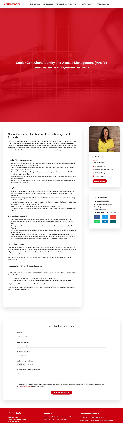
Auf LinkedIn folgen (101, 173)
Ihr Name (19, 332)
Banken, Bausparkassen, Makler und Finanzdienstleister (96, 420)
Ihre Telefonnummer (23, 351)
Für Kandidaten (48, 4)
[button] (97, 217)
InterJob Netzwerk (86, 4)
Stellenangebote (35, 4)
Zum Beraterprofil (99, 181)
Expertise (73, 4)
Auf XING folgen (100, 176)
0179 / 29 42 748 (100, 166)
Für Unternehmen (61, 4)
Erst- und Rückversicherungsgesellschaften (92, 417)
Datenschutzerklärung (25, 386)
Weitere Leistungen (103, 4)
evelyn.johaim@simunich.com (104, 169)
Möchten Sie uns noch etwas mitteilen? (28, 369)
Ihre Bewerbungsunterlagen (25, 361)
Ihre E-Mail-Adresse (22, 342)
